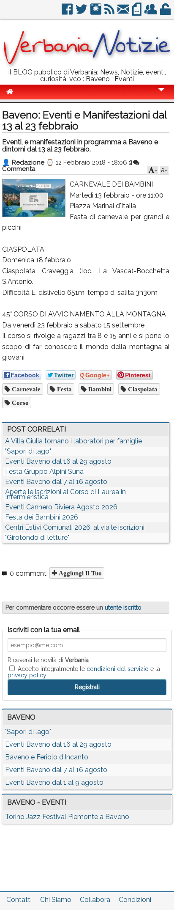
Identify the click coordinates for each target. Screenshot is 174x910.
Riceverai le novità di (48, 660)
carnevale (25, 389)
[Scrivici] (123, 12)
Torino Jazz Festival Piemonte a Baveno (67, 817)
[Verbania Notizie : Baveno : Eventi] (87, 65)
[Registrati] (151, 12)
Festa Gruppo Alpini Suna (44, 471)
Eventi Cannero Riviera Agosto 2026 (61, 507)
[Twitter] (82, 12)
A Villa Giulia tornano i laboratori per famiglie (73, 441)
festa (63, 389)
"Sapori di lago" (28, 451)
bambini (99, 389)
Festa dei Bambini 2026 (41, 517)
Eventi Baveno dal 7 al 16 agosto (56, 482)
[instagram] (96, 12)
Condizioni (135, 900)
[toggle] (161, 95)
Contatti (19, 900)
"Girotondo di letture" (37, 537)
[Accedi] (166, 12)
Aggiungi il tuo (79, 573)
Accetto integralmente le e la (84, 671)
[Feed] (110, 12)
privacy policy (27, 675)
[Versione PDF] (137, 12)
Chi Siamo (55, 900)
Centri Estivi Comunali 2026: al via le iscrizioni (74, 527)
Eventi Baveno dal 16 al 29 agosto (58, 461)
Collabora (95, 900)
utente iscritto (123, 607)
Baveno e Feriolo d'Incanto (46, 757)
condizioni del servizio (118, 668)
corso (19, 402)
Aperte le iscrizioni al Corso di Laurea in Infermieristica (65, 494)
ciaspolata (142, 389)
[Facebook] (68, 12)
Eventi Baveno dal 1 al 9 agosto (54, 782)
